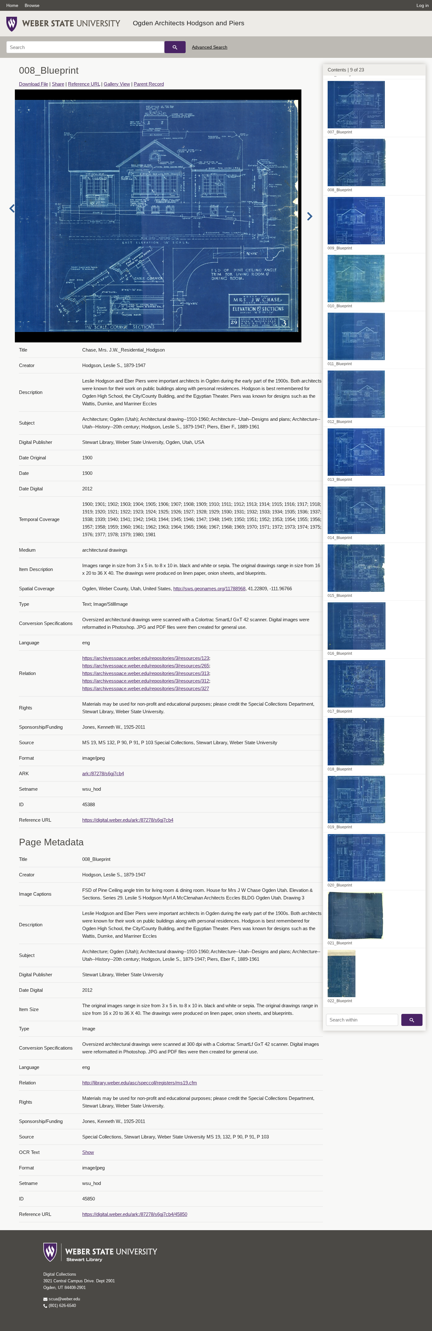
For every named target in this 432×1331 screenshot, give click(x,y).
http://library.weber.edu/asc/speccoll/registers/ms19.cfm (139, 1082)
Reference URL (84, 84)
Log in (423, 5)
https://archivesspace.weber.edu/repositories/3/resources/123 (145, 658)
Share (58, 84)
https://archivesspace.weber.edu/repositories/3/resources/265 (145, 665)
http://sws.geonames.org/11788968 (209, 588)
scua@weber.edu (63, 1299)
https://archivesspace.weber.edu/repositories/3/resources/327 (145, 688)
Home (12, 5)
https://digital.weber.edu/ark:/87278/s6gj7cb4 (127, 820)
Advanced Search (209, 47)
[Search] (175, 47)
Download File (33, 84)
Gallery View (117, 84)
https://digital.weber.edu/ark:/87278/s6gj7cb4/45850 (134, 1214)
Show (88, 1152)
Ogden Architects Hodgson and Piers (188, 23)
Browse (32, 5)
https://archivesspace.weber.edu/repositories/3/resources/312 (145, 681)
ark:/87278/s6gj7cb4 (103, 773)
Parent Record (149, 84)
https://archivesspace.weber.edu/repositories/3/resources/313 (145, 673)
